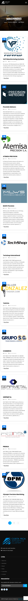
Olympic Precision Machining (13, 494)
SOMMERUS (7, 351)
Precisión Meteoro (9, 107)
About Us (4, 560)
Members (4, 563)
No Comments (13, 61)
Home (5, 22)
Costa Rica (4, 571)
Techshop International (11, 255)
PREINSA (6, 447)
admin (5, 61)
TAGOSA (6, 303)
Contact (4, 574)
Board (3, 566)
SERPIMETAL (7, 397)
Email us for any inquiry (7, 550)
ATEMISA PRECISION (10, 156)
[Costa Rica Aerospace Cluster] (5, 2)
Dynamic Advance (22, 599)
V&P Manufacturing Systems (13, 59)
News (3, 568)
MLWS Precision (8, 206)
